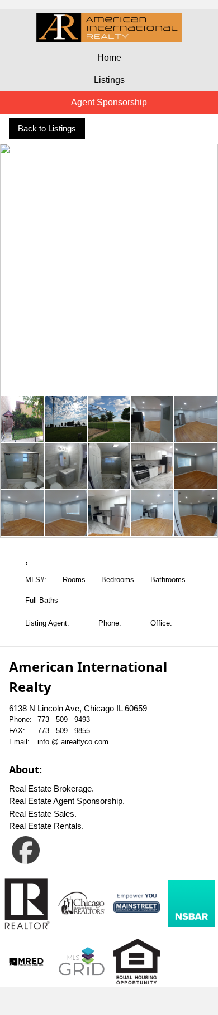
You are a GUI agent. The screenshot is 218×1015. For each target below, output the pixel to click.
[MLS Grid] (81, 961)
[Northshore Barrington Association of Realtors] (191, 903)
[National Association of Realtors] (26, 904)
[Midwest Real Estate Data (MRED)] (26, 962)
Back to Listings (47, 128)
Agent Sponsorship (109, 102)
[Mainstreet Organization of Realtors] (136, 903)
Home (109, 57)
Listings (109, 80)
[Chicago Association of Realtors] (81, 903)
